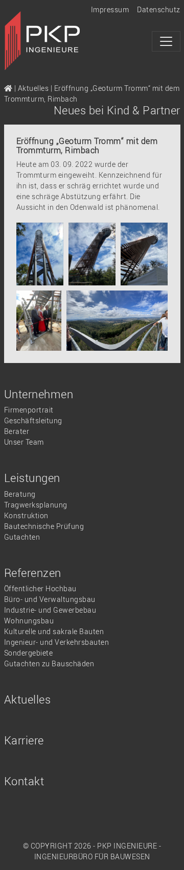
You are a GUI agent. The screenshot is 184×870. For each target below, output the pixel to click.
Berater (17, 431)
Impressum (110, 9)
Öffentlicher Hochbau (40, 588)
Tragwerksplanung (35, 505)
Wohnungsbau (29, 620)
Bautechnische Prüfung (44, 526)
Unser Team (24, 442)
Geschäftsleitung (33, 420)
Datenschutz (158, 9)
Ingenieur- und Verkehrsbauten (56, 642)
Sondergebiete (28, 653)
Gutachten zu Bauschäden (49, 663)
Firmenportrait (29, 410)
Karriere (24, 740)
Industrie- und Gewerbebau (50, 610)
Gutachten (22, 537)
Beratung (20, 494)
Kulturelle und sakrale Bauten (54, 631)
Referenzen (32, 572)
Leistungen (32, 477)
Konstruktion (26, 515)
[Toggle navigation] (166, 41)
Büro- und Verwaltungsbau (50, 599)
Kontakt (24, 781)
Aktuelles (33, 88)
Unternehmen (39, 393)
